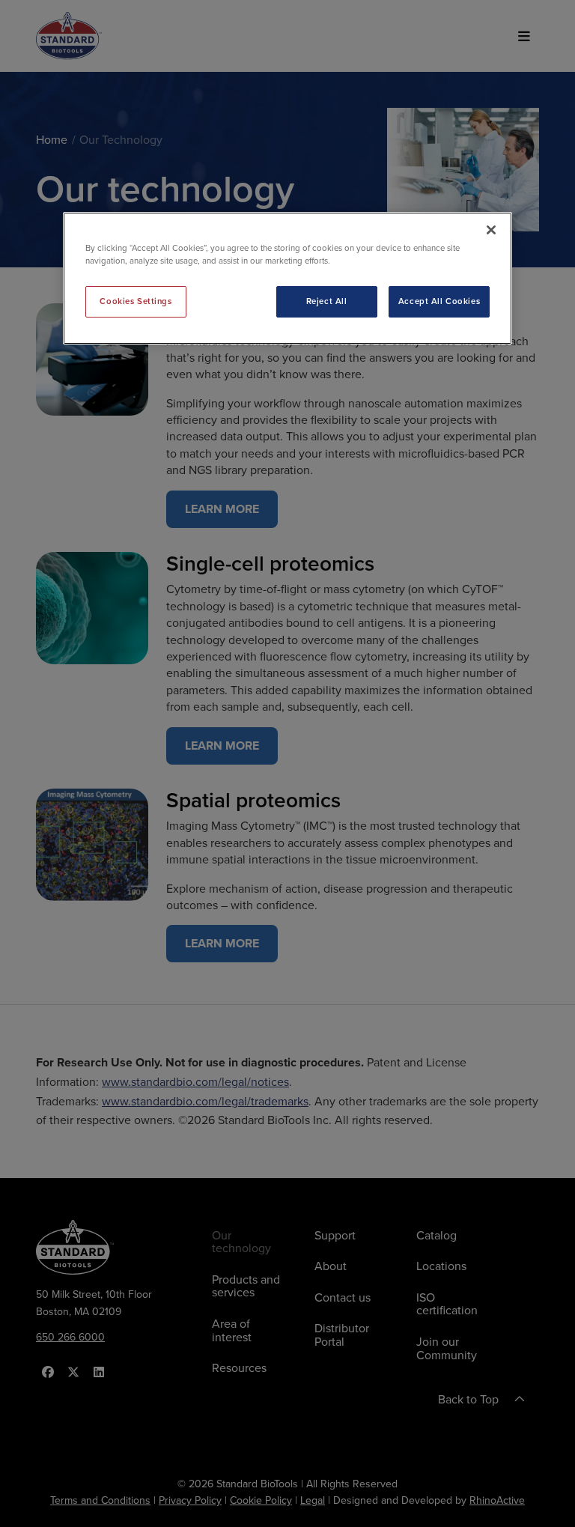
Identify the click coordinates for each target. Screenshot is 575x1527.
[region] (287, 278)
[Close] (491, 229)
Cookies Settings (135, 301)
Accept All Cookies (439, 301)
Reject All (326, 301)
